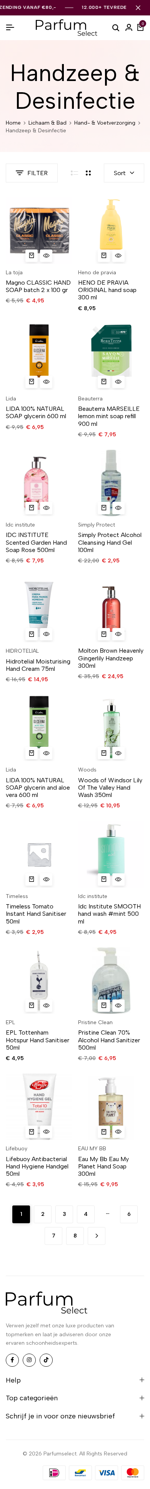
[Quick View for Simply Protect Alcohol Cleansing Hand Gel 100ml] (118, 508)
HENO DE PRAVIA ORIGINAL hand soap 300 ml (107, 290)
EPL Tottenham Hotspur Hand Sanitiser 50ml (37, 1040)
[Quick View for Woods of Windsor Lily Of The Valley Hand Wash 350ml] (118, 753)
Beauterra (90, 398)
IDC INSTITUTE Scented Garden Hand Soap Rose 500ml (36, 542)
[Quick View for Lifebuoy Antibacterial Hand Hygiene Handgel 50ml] (46, 1132)
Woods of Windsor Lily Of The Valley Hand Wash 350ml (110, 788)
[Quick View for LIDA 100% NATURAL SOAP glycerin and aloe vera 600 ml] (46, 753)
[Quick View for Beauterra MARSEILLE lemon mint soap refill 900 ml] (118, 382)
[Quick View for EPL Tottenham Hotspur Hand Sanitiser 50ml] (46, 1005)
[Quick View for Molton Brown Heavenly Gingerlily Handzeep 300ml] (118, 634)
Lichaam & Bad (47, 123)
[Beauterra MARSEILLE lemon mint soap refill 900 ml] (111, 356)
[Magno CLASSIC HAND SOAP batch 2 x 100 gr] (39, 230)
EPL (10, 1022)
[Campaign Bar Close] (138, 7)
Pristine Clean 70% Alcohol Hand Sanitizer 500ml (109, 1040)
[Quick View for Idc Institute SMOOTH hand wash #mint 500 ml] (118, 879)
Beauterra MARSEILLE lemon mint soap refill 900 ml (109, 416)
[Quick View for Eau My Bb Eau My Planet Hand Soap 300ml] (118, 1132)
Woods (87, 769)
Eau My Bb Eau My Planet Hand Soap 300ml (103, 1166)
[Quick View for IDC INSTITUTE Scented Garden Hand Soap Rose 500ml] (46, 508)
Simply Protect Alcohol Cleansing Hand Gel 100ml (110, 542)
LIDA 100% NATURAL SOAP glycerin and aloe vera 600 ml (38, 788)
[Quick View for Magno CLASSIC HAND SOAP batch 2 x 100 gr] (46, 256)
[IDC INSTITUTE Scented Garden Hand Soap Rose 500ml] (39, 483)
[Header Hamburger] (10, 28)
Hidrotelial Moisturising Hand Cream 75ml (38, 665)
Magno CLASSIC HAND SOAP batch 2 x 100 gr (38, 286)
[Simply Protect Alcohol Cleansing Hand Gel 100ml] (111, 483)
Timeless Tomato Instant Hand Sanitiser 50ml (36, 914)
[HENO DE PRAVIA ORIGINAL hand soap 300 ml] (111, 230)
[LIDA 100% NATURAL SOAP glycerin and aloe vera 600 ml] (39, 728)
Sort (120, 173)
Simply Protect (96, 525)
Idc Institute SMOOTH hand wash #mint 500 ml (109, 914)
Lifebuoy (16, 1148)
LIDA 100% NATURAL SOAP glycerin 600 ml (36, 412)
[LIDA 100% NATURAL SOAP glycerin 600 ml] (39, 356)
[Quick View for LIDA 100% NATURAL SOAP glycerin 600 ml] (46, 382)
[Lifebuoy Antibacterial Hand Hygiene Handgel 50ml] (39, 1107)
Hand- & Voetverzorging (104, 123)
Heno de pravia (97, 272)
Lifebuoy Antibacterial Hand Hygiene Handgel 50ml (37, 1166)
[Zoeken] (115, 27)
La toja (14, 272)
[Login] (129, 27)
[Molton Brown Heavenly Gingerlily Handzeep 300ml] (111, 609)
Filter (37, 173)
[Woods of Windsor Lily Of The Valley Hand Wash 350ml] (111, 728)
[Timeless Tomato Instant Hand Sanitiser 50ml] (39, 854)
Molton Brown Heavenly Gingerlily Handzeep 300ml (110, 658)
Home (13, 123)
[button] (31, 256)
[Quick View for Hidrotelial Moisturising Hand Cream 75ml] (46, 634)
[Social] (12, 1360)
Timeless (17, 896)
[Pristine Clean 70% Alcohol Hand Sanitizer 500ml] (111, 980)
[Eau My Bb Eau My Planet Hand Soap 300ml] (111, 1107)
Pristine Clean (95, 1022)
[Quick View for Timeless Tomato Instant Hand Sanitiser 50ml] (46, 879)
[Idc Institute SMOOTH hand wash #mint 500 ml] (111, 854)
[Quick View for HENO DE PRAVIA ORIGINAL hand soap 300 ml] (118, 256)
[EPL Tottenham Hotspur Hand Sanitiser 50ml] (39, 980)
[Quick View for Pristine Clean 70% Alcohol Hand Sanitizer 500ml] (118, 1005)
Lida (11, 398)
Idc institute (20, 525)
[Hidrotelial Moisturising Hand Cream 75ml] (39, 609)
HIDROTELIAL (22, 651)
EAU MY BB (92, 1148)
